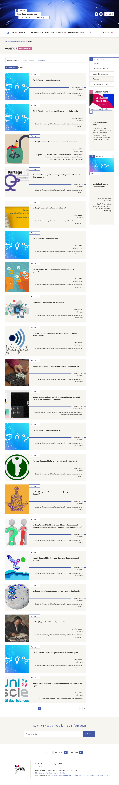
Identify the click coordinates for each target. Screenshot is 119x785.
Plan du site (39, 773)
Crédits (62, 773)
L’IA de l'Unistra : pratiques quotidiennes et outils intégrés (55, 111)
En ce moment (28, 60)
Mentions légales (52, 773)
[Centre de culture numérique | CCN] (17, 10)
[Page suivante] (80, 708)
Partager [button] (59, 752)
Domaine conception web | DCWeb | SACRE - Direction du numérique (77, 775)
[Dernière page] (84, 708)
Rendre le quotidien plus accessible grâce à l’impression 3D (56, 366)
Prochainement (13, 60)
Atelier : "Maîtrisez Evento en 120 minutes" (49, 208)
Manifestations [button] (57, 33)
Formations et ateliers (39, 33)
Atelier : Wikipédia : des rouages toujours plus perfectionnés (56, 591)
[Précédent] (109, 92)
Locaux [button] (22, 33)
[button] (89, 32)
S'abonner (89, 734)
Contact (110, 14)
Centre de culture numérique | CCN (15, 41)
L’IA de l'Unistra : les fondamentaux (46, 80)
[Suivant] (112, 92)
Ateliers (20, 68)
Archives (41, 60)
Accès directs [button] (105, 33)
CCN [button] (13, 33)
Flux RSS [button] (74, 752)
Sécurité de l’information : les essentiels (48, 303)
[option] (101, 122)
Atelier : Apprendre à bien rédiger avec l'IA (49, 622)
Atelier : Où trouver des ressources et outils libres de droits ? (56, 142)
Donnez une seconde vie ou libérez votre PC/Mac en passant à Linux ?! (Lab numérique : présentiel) (56, 398)
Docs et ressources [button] (76, 33)
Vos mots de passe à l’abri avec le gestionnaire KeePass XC (55, 461)
